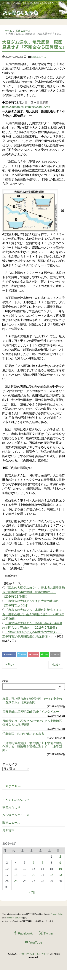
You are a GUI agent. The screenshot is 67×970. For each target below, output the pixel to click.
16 (60, 868)
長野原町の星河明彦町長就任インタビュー (30, 711)
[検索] (59, 687)
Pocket (34, 655)
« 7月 (32, 892)
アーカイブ (9, 764)
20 (33, 874)
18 (15, 874)
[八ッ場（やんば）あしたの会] (20, 11)
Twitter (23, 655)
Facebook (10, 655)
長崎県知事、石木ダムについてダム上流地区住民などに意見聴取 (32, 722)
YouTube (35, 942)
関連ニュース (38, 56)
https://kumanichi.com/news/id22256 (26, 106)
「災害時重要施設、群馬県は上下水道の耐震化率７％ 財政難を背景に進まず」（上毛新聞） (32, 747)
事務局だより (11, 807)
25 (15, 881)
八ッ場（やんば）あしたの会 (33, 953)
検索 (5, 681)
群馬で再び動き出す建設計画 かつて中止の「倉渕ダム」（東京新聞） (32, 700)
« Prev (9, 664)
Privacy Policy (57, 914)
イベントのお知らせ (15, 799)
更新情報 (8, 830)
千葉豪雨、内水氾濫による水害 (23, 733)
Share (56, 655)
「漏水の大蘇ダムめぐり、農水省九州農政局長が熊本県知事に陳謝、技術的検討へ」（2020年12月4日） (33, 592)
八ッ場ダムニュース (15, 815)
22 (51, 874)
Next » (56, 664)
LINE (45, 655)
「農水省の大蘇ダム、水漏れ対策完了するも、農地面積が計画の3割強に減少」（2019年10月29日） (33, 614)
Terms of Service (14, 918)
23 (60, 874)
